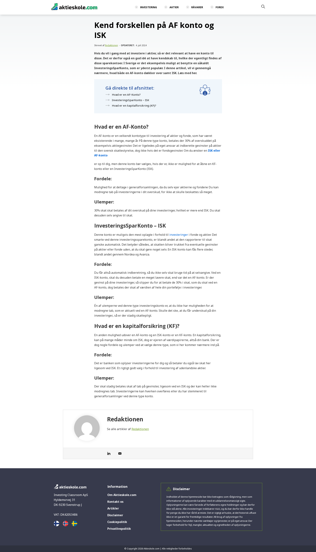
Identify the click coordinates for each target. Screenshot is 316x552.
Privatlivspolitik (119, 529)
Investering (148, 7)
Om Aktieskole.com (121, 495)
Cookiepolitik (117, 522)
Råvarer (197, 7)
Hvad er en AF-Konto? (126, 94)
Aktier (174, 7)
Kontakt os (115, 502)
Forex (220, 7)
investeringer (178, 235)
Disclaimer (115, 515)
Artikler (113, 508)
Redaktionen (111, 45)
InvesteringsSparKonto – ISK (130, 100)
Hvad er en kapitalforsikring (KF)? (134, 105)
